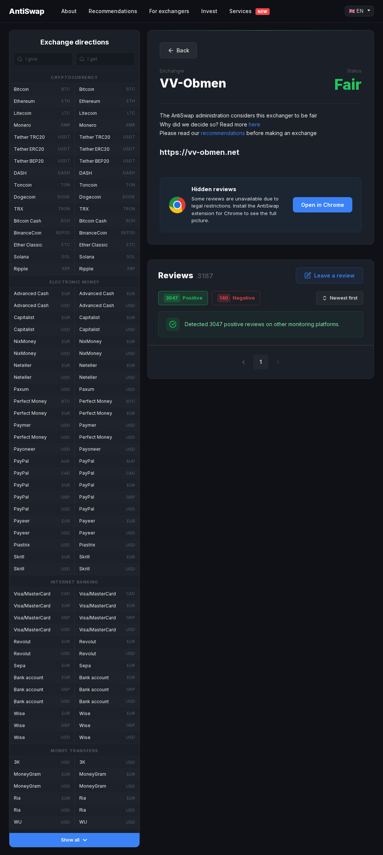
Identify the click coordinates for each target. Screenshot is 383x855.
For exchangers (169, 11)
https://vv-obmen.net (199, 152)
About (69, 11)
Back (183, 50)
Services (248, 11)
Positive (184, 298)
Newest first (344, 298)
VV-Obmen (193, 83)
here (254, 124)
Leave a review (334, 275)
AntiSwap (26, 11)
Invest (209, 11)
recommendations (223, 133)
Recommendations (113, 11)
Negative (237, 298)
